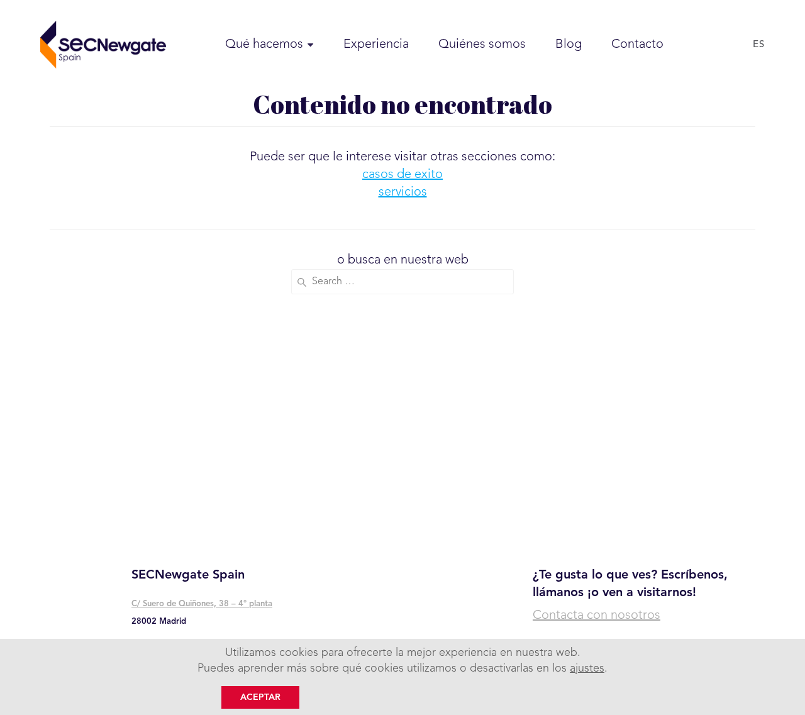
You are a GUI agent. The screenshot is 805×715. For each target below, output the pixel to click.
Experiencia (376, 44)
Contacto (637, 44)
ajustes (587, 668)
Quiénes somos (482, 44)
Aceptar (260, 697)
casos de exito (402, 175)
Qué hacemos (264, 44)
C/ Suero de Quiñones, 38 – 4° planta (201, 604)
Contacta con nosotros (596, 615)
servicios (403, 192)
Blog (568, 44)
